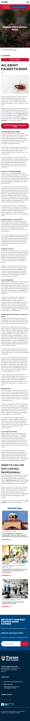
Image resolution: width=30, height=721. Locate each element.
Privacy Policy (20, 711)
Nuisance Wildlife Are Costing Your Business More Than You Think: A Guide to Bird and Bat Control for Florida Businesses (15, 535)
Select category (15, 60)
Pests (2, 73)
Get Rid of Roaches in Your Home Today (15, 125)
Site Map (17, 713)
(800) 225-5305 (23, 637)
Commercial (12, 600)
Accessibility (11, 713)
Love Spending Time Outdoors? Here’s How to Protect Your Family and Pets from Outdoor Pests (14, 570)
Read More (6, 540)
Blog (2, 49)
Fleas (16, 565)
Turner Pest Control (11, 480)
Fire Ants (11, 565)
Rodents (19, 600)
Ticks (10, 567)
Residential (5, 567)
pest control (21, 113)
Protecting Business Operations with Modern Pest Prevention (13, 602)
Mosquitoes (21, 565)
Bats (11, 531)
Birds (14, 531)
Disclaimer (4, 713)
